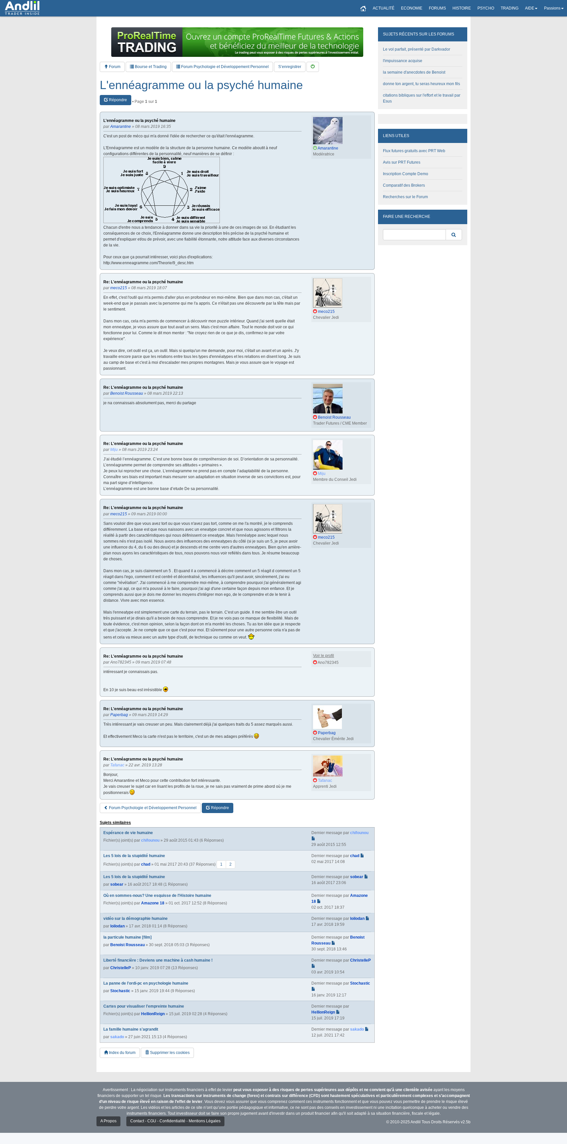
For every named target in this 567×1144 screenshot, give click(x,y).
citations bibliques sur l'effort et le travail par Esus (421, 98)
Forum (114, 66)
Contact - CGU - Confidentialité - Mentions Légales (175, 1121)
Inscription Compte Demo (405, 174)
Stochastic (120, 991)
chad (145, 864)
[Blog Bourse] (22, 8)
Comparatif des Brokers (404, 185)
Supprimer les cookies (169, 1052)
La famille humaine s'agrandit (130, 1029)
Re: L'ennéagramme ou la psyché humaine (143, 282)
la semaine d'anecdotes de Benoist (414, 72)
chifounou (150, 840)
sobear (116, 884)
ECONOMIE (411, 8)
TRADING (509, 8)
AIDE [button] (529, 8)
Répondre (117, 100)
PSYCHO (485, 8)
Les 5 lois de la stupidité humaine (134, 855)
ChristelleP (120, 968)
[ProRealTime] (237, 42)
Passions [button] (552, 8)
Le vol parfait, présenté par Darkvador (416, 49)
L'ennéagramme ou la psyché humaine (201, 85)
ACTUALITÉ (383, 8)
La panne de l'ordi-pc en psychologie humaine (145, 983)
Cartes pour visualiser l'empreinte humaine (143, 1006)
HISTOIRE (461, 8)
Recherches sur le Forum (405, 197)
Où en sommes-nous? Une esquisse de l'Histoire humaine (157, 895)
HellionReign (153, 1014)
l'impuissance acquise (402, 60)
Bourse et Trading (150, 66)
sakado (117, 1037)
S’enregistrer (289, 66)
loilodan (117, 926)
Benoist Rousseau (127, 945)
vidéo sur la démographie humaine (135, 918)
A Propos (108, 1121)
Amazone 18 (152, 903)
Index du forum (122, 1052)
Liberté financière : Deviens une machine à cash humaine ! (158, 960)
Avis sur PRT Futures (401, 162)
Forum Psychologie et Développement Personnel (224, 66)
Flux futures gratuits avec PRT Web (414, 151)
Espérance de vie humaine (128, 832)
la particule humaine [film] (127, 937)
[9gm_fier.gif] (161, 190)
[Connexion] (312, 67)
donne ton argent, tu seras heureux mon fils (421, 84)
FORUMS (437, 8)
